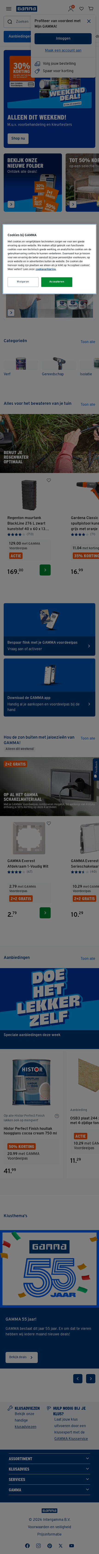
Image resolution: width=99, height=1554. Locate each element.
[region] (50, 259)
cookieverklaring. (46, 269)
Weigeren (23, 281)
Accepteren (56, 281)
